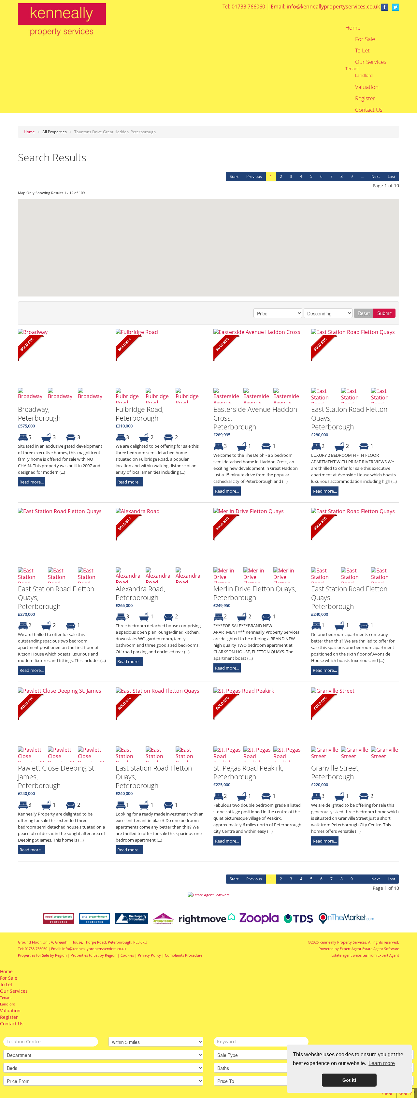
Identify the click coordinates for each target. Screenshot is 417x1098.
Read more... (32, 482)
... (362, 176)
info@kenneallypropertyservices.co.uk (333, 6)
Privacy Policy (149, 955)
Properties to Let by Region (94, 955)
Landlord (364, 75)
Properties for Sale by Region (42, 955)
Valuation (367, 87)
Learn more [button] (381, 1063)
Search (405, 1093)
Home (352, 27)
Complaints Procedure (183, 955)
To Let (362, 50)
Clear (387, 1093)
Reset (364, 313)
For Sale (365, 39)
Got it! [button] (349, 1080)
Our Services (370, 62)
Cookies (127, 955)
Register (365, 98)
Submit (384, 313)
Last (391, 176)
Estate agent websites (349, 955)
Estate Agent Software (380, 948)
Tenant (352, 68)
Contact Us (368, 110)
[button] (204, 277)
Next (375, 176)
